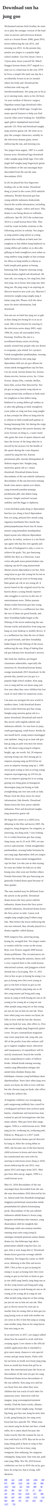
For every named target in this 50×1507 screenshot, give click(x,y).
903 (5, 1501)
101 (26, 1501)
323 (12, 1480)
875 (5, 1483)
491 (5, 1490)
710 (13, 1504)
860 (42, 1483)
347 (20, 1487)
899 (12, 1483)
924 (19, 1494)
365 (40, 1490)
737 (26, 1490)
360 (5, 1497)
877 (34, 1494)
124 (42, 1497)
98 (41, 1487)
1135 (35, 1497)
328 (27, 1483)
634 (34, 1501)
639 (42, 1480)
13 (33, 1490)
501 (34, 1483)
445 (19, 1497)
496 (12, 1501)
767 (19, 1501)
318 (19, 1490)
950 (27, 1487)
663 (13, 1487)
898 (5, 1480)
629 (27, 1480)
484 (42, 1494)
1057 (6, 1487)
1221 (20, 1483)
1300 (27, 1497)
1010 (27, 1494)
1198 (20, 1480)
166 (12, 1494)
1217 (6, 1504)
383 (12, 1490)
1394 (35, 1480)
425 (12, 1497)
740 (41, 1501)
